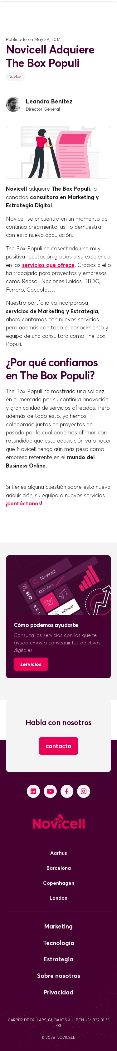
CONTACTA (58, 746)
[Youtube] (50, 791)
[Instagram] (83, 791)
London (58, 898)
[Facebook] (67, 791)
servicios (30, 664)
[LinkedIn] (33, 791)
